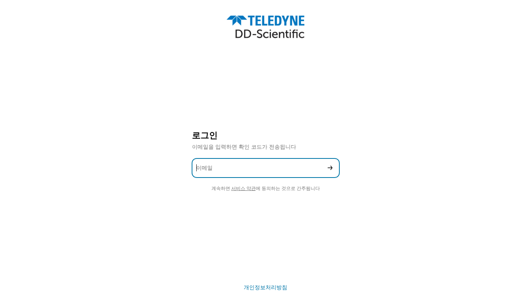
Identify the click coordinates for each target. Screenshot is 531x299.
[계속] (330, 168)
